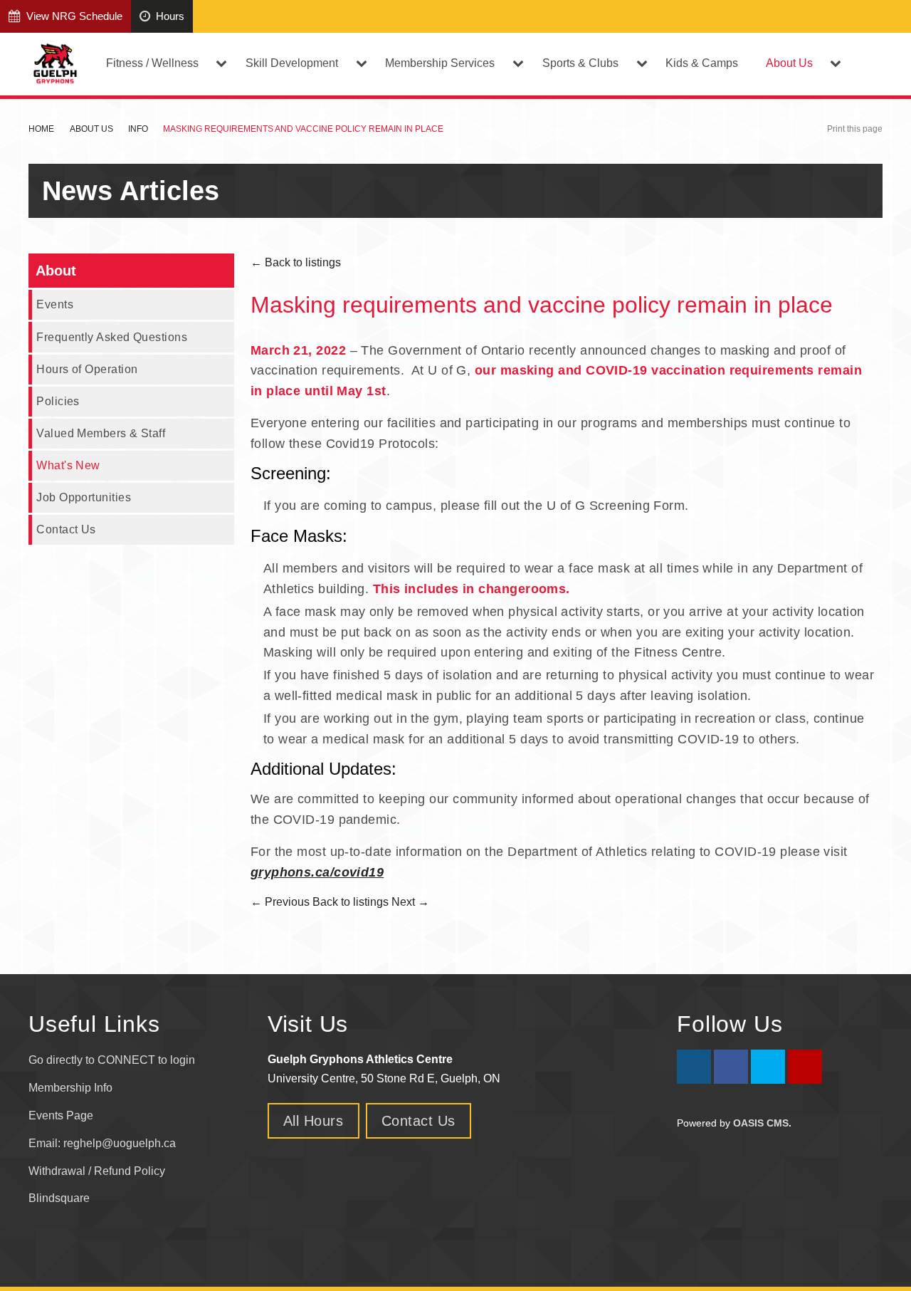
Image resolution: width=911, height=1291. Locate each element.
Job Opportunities (83, 497)
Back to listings (296, 262)
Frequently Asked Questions (111, 336)
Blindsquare (60, 1198)
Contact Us (66, 529)
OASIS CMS (761, 1123)
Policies (58, 400)
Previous (280, 902)
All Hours (313, 1121)
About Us (91, 129)
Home (41, 129)
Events (54, 304)
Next (410, 902)
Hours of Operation (86, 368)
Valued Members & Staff (100, 433)
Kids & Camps (701, 63)
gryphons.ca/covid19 (317, 872)
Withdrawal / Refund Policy (96, 1171)
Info (138, 129)
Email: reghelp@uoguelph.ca (102, 1143)
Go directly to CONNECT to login (111, 1060)
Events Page (60, 1115)
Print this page (855, 129)
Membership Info (70, 1088)
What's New (68, 465)
